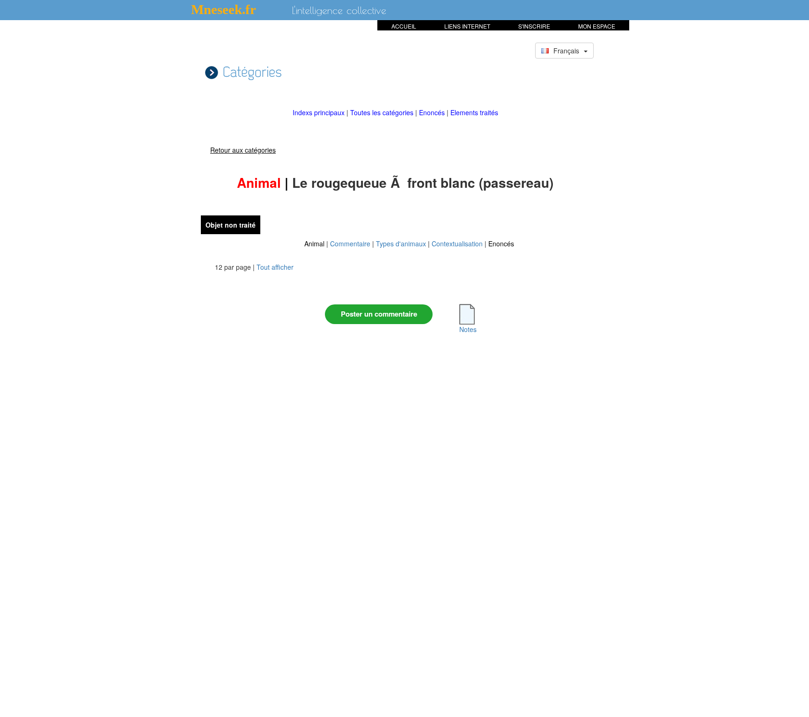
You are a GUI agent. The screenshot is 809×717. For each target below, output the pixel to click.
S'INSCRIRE (534, 26)
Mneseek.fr (223, 9)
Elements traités (474, 112)
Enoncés (433, 112)
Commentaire (350, 243)
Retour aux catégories (243, 150)
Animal (314, 243)
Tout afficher (275, 267)
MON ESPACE (596, 26)
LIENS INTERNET (467, 26)
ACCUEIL (403, 26)
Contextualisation (457, 243)
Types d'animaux (401, 243)
